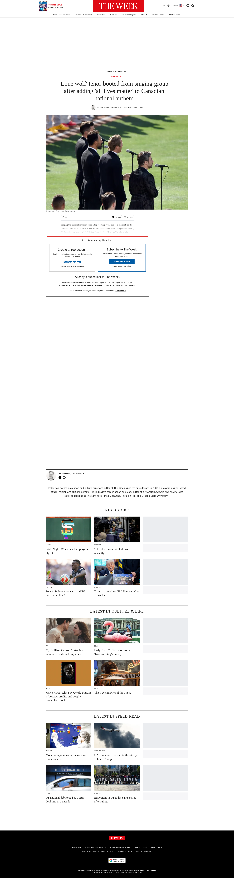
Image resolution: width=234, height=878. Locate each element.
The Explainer (64, 15)
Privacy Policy (140, 847)
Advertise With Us (90, 852)
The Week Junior (158, 15)
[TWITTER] (60, 477)
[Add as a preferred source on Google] (117, 860)
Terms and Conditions (120, 847)
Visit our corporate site (148, 870)
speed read (116, 76)
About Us (76, 847)
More (143, 15)
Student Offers (174, 15)
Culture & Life (120, 71)
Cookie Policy (155, 847)
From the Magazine (129, 15)
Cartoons (113, 15)
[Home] (54, 15)
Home (109, 71)
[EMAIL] (65, 477)
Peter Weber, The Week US (110, 107)
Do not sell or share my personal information (129, 852)
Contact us (121, 291)
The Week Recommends (83, 15)
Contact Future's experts (95, 847)
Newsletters (101, 15)
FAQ (103, 852)
